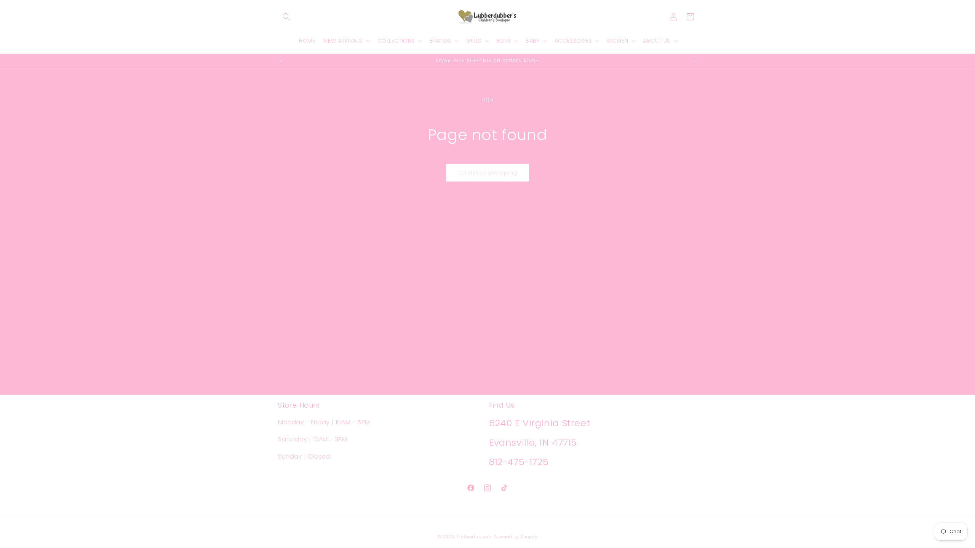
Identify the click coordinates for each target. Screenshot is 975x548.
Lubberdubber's (474, 537)
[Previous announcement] (280, 61)
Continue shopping (487, 173)
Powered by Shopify (516, 537)
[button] (286, 16)
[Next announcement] (694, 61)
